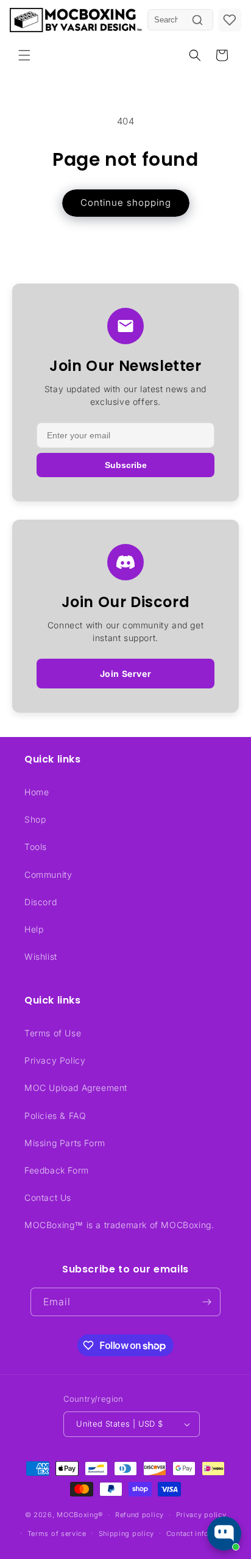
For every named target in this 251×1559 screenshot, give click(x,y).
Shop (35, 819)
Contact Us (47, 1197)
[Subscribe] (206, 1302)
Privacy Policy (54, 1060)
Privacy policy (201, 1514)
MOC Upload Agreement (75, 1087)
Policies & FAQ (55, 1115)
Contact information (201, 1533)
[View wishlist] (229, 20)
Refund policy (139, 1514)
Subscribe (126, 465)
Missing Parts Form (64, 1143)
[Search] (197, 20)
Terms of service (57, 1533)
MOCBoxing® (80, 1514)
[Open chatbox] (224, 1534)
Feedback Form (56, 1170)
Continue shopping (125, 202)
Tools (35, 846)
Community (48, 874)
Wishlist (40, 956)
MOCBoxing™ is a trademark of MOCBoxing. (119, 1225)
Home (36, 792)
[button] (24, 55)
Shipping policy (127, 1533)
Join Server (126, 673)
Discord (40, 902)
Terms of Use (52, 1033)
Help (33, 929)
